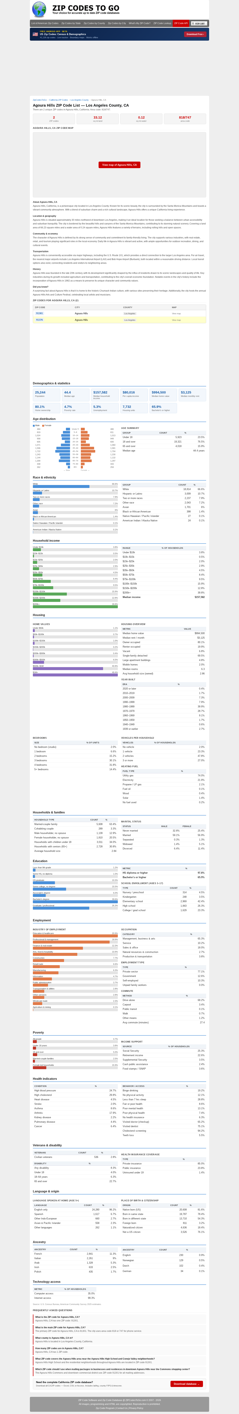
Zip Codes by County (94, 23)
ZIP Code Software (87, 1400)
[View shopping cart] (199, 23)
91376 (39, 320)
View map (176, 313)
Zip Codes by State (71, 23)
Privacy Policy (136, 1408)
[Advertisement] (119, 68)
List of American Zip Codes (44, 23)
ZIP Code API (181, 23)
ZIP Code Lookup (162, 23)
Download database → (187, 1383)
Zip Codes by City (117, 23)
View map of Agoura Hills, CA (119, 164)
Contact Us (121, 1408)
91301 (39, 313)
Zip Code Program (105, 1408)
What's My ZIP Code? (139, 23)
